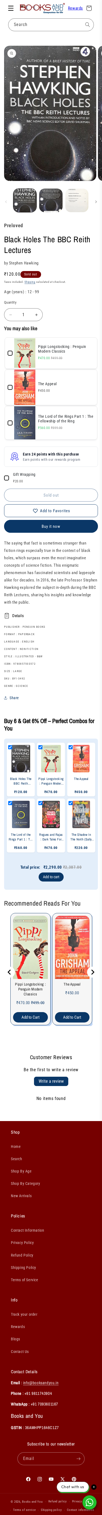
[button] (11, 8)
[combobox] (51, 25)
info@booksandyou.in (40, 1383)
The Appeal (72, 984)
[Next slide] (92, 972)
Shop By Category (25, 1183)
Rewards (75, 8)
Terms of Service (24, 1280)
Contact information (80, 1510)
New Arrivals (21, 1196)
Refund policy (57, 1501)
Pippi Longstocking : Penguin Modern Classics (30, 989)
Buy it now (51, 526)
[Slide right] (96, 202)
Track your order (24, 1314)
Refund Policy (22, 1255)
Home (16, 1146)
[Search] (88, 25)
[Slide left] (6, 202)
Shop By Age (21, 1171)
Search (16, 1159)
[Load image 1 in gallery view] (24, 200)
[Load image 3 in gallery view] (76, 200)
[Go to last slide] (9, 972)
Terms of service (24, 1510)
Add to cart (51, 877)
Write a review (51, 1081)
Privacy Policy (22, 1242)
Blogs (15, 1339)
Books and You (32, 1502)
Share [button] (14, 698)
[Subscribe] (78, 1458)
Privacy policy (82, 1501)
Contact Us (20, 1351)
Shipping (29, 281)
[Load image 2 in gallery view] (50, 200)
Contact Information (27, 1230)
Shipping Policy (23, 1267)
